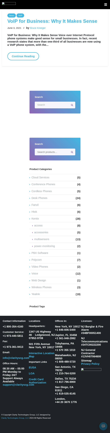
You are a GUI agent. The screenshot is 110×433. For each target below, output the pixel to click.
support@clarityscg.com (18, 384)
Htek (34, 211)
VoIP (20, 15)
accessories (41, 232)
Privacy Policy (90, 363)
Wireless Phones (42, 287)
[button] (105, 4)
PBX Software (40, 252)
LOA (31, 373)
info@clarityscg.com (16, 357)
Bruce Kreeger (38, 28)
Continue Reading (23, 56)
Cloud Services (40, 177)
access (38, 225)
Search (72, 152)
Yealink (36, 294)
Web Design (39, 280)
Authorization (37, 382)
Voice (35, 273)
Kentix (35, 218)
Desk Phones (39, 198)
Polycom (37, 259)
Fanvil (35, 204)
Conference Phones (43, 184)
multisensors (41, 239)
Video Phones (40, 266)
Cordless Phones (42, 191)
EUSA (32, 367)
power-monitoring (44, 246)
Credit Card (36, 379)
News (11, 15)
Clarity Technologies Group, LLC (15, 418)
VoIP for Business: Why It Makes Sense (52, 21)
